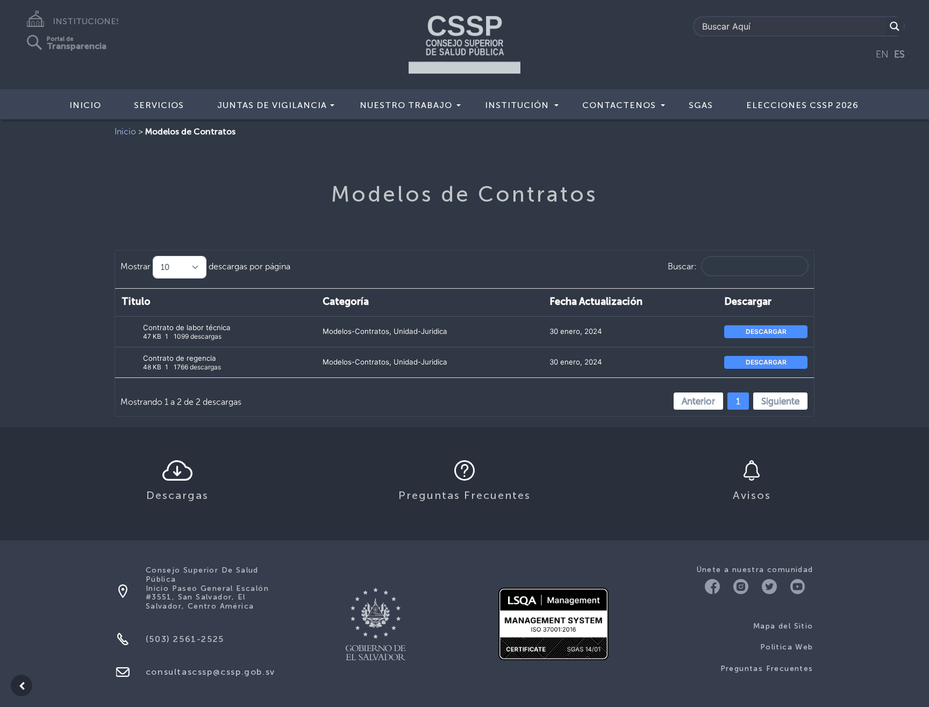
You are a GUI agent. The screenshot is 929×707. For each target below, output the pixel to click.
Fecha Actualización (595, 302)
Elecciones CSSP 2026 (802, 105)
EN (882, 54)
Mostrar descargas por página (205, 266)
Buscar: (682, 266)
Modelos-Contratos (356, 331)
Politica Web (786, 647)
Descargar (747, 302)
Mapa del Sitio (783, 626)
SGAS (701, 105)
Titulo (136, 302)
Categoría (346, 302)
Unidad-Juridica (420, 331)
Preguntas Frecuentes (766, 668)
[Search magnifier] (894, 26)
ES (899, 54)
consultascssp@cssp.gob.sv (210, 672)
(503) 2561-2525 (185, 639)
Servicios (159, 105)
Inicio (85, 105)
